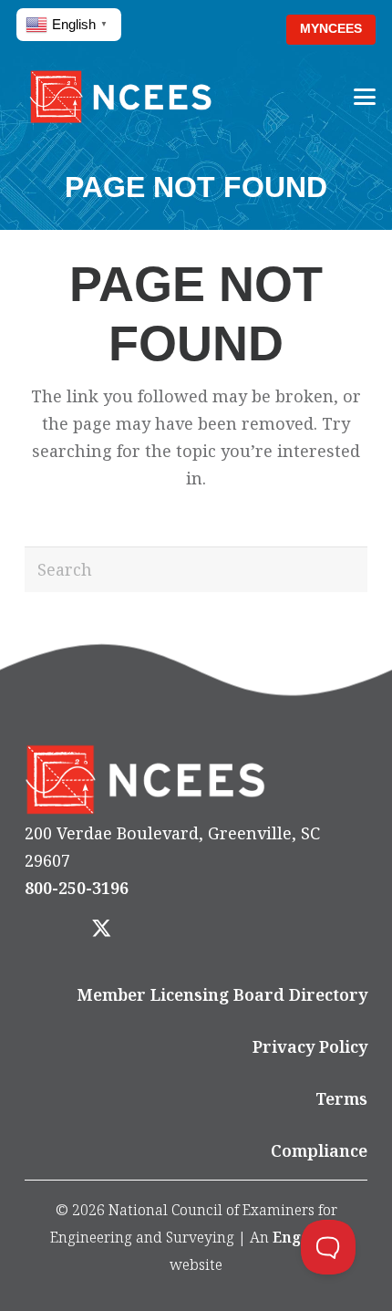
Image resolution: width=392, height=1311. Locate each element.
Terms (341, 1098)
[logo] (120, 97)
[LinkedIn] (153, 929)
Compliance (319, 1150)
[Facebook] (50, 929)
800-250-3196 (77, 888)
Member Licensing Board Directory (222, 994)
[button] (243, 29)
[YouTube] (204, 929)
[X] (101, 929)
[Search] (344, 569)
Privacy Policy (310, 1046)
